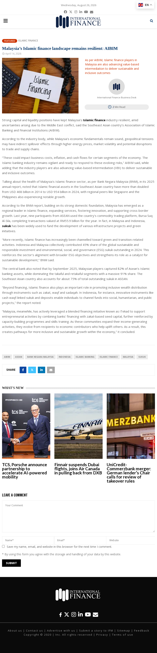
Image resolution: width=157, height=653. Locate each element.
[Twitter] (66, 614)
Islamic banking (85, 356)
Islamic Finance (28, 40)
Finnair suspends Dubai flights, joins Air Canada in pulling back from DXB (78, 468)
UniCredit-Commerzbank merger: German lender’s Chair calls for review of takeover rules (129, 472)
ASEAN (18, 356)
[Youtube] (88, 614)
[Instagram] (73, 614)
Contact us (34, 630)
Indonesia (65, 356)
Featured (9, 40)
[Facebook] (60, 614)
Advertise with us (61, 630)
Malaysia (128, 356)
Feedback (141, 630)
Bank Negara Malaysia (40, 356)
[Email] (95, 614)
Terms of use (122, 634)
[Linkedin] (80, 614)
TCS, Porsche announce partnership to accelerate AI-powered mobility (24, 470)
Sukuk (142, 356)
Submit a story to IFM (96, 630)
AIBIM (7, 356)
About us (15, 630)
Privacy (102, 634)
